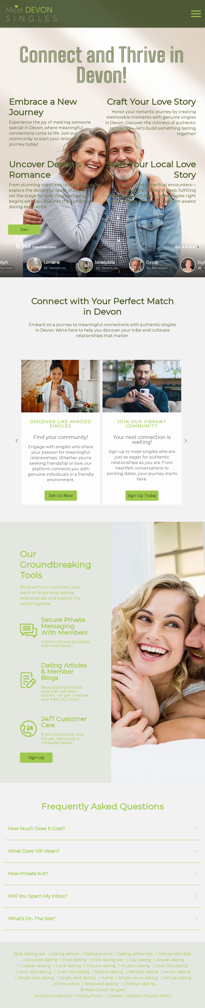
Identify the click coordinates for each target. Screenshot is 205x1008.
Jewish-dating (170, 960)
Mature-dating (101, 966)
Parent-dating (109, 972)
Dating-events (98, 954)
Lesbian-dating (36, 966)
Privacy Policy (89, 996)
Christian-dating (140, 984)
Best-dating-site (30, 954)
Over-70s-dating (73, 972)
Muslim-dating (135, 966)
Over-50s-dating (171, 966)
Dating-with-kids (174, 954)
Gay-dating (140, 960)
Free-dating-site (108, 960)
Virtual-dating (177, 978)
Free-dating (74, 960)
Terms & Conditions (52, 996)
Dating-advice (65, 954)
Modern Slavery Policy (149, 996)
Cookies (115, 996)
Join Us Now (60, 495)
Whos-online (67, 984)
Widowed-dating (101, 984)
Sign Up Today (142, 495)
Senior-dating (177, 972)
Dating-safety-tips (135, 954)
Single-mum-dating (138, 978)
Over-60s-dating (35, 972)
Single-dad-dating (36, 978)
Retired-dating (143, 972)
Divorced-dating (41, 960)
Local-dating (68, 966)
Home (107, 978)
